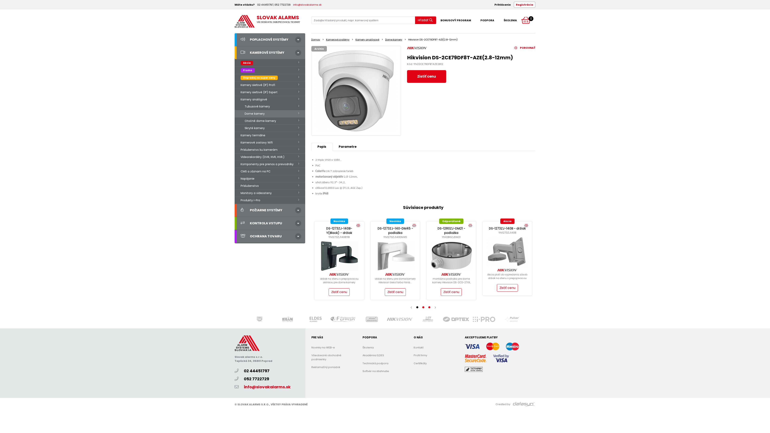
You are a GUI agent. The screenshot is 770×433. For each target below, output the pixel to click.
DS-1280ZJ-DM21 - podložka (451, 230)
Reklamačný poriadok (325, 367)
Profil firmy (420, 355)
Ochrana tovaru (266, 236)
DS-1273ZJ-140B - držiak (507, 228)
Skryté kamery (255, 128)
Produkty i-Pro (250, 200)
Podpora (487, 20)
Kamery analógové (254, 99)
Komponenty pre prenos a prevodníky (267, 164)
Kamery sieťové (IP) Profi (258, 85)
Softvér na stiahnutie (376, 371)
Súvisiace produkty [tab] (423, 207)
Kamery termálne (253, 135)
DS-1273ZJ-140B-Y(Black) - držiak (339, 230)
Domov (315, 39)
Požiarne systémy (266, 210)
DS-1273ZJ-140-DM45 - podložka (395, 230)
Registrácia (524, 5)
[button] (417, 307)
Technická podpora (375, 363)
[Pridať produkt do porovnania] (359, 225)
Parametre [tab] (348, 147)
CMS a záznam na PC (256, 171)
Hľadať (423, 20)
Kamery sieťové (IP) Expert (259, 92)
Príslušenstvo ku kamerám (259, 150)
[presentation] (411, 307)
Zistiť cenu (426, 76)
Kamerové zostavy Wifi (257, 143)
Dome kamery (255, 114)
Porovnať (527, 48)
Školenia (510, 20)
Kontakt (419, 347)
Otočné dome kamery (260, 121)
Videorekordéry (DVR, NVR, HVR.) (263, 157)
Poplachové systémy (269, 39)
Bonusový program (456, 20)
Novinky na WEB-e (323, 347)
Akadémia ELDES (373, 355)
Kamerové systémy (267, 52)
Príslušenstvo (250, 186)
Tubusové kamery (257, 106)
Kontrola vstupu (266, 223)
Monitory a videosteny (256, 193)
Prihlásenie (502, 5)
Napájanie (247, 179)
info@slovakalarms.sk (307, 5)
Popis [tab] (321, 147)
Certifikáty (420, 363)
